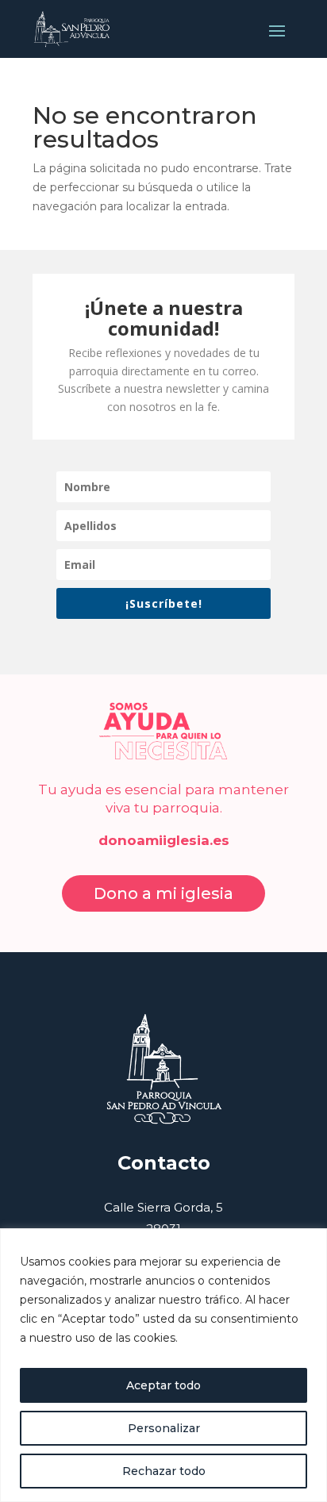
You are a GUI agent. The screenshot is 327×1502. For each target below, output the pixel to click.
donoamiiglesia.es (163, 840)
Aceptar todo (163, 1385)
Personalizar (164, 1428)
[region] (163, 1365)
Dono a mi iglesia (163, 893)
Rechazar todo (164, 1471)
